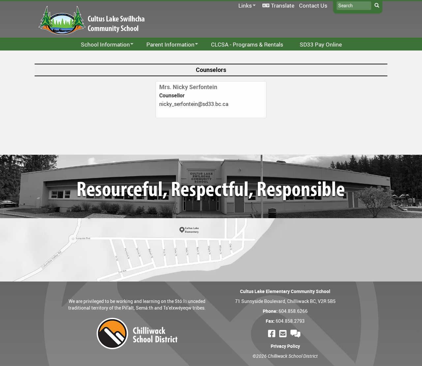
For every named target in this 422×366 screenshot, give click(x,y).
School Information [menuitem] (101, 45)
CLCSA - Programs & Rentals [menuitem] (247, 44)
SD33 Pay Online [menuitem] (321, 44)
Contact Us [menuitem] (313, 5)
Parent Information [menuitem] (166, 45)
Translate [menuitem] (282, 5)
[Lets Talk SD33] (296, 333)
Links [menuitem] (244, 6)
